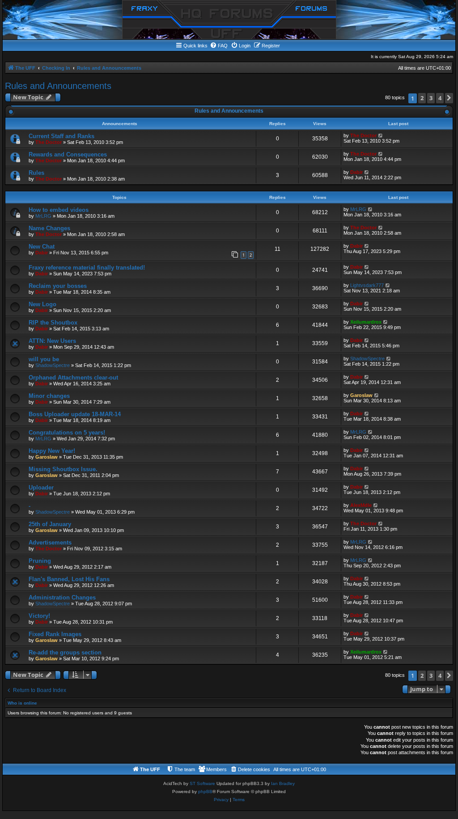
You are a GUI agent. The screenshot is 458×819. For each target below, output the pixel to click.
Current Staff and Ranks (61, 136)
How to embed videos (59, 210)
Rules (36, 172)
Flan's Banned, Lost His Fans (69, 579)
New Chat (42, 246)
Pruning (40, 560)
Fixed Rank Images (55, 634)
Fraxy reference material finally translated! (87, 267)
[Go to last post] (381, 135)
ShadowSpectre (52, 365)
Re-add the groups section (65, 652)
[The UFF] (229, 19)
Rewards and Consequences (68, 154)
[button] (449, 98)
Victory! (39, 615)
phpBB (205, 791)
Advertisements (50, 542)
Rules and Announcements (58, 86)
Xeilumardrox (366, 322)
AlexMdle (361, 505)
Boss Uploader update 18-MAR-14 (75, 414)
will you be (44, 359)
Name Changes (49, 228)
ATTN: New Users (52, 341)
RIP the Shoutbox (53, 322)
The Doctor (48, 142)
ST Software (202, 783)
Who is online (22, 703)
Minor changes (49, 396)
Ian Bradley (283, 783)
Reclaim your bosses (58, 286)
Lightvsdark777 (367, 285)
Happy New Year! (52, 450)
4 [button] (439, 98)
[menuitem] (219, 45)
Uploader (41, 487)
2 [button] (422, 98)
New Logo (42, 304)
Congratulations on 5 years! (67, 432)
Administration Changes (62, 597)
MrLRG (43, 216)
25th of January (50, 524)
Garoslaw (361, 395)
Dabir (356, 172)
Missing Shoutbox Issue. (63, 469)
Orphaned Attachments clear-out (73, 377)
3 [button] (431, 98)
